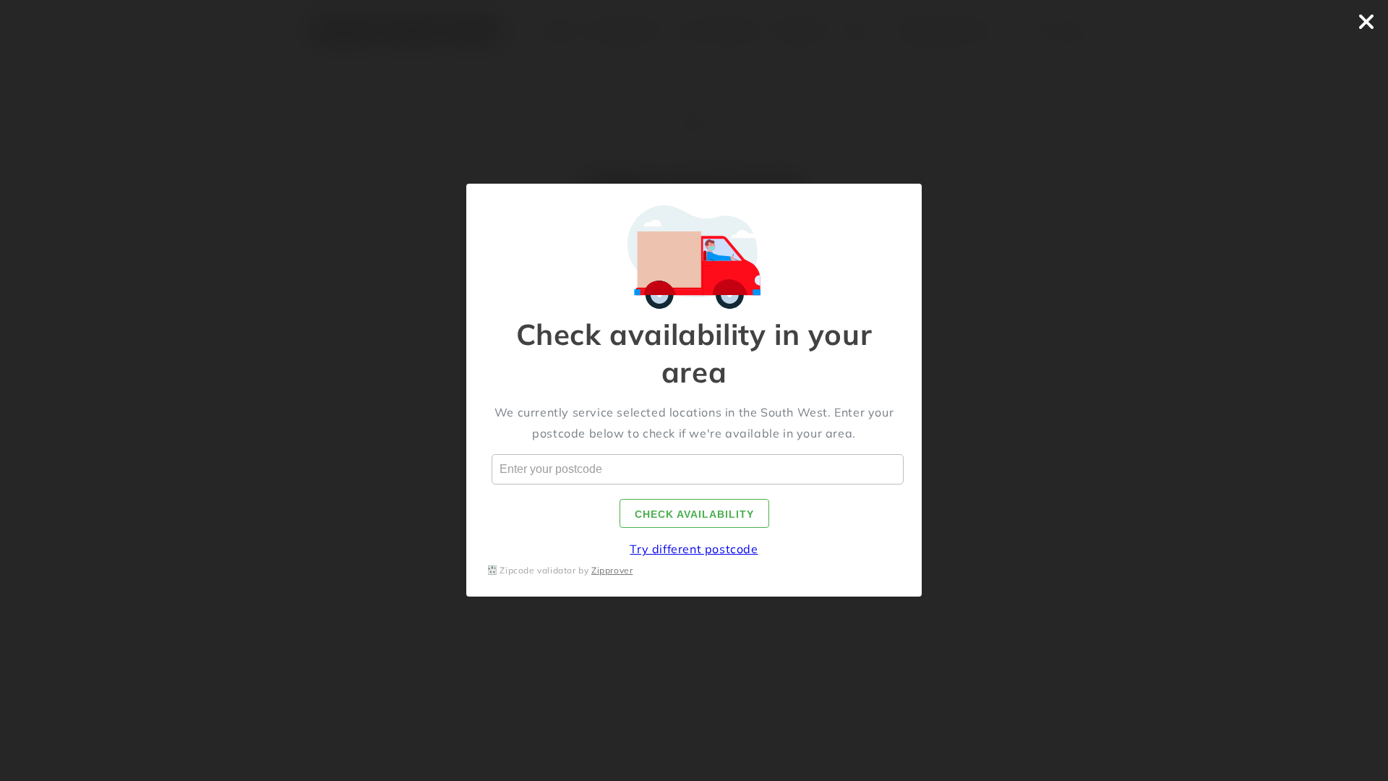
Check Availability (694, 515)
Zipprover (612, 570)
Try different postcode (694, 549)
